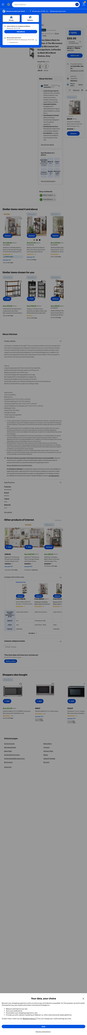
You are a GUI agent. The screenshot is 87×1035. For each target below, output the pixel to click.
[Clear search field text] (74, 4)
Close (43, 1026)
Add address (21, 31)
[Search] (77, 4)
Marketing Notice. (29, 1019)
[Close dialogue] (83, 998)
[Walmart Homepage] (8, 4)
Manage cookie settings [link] (43, 1031)
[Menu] (3, 4)
